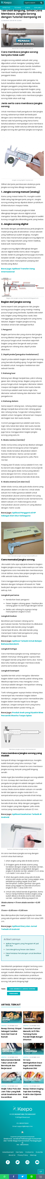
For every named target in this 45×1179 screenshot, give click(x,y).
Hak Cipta (19, 1152)
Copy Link (40, 1176)
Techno (17, 8)
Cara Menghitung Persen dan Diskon (20, 949)
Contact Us (29, 1152)
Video (27, 8)
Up (41, 1171)
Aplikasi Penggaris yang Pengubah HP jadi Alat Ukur (22, 944)
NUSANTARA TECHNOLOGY (25, 1114)
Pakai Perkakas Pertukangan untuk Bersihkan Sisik (23, 954)
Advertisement (8, 1152)
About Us (12, 1155)
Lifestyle (6, 8)
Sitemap (33, 1155)
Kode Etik (39, 1152)
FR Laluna (18, 20)
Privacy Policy (23, 1155)
